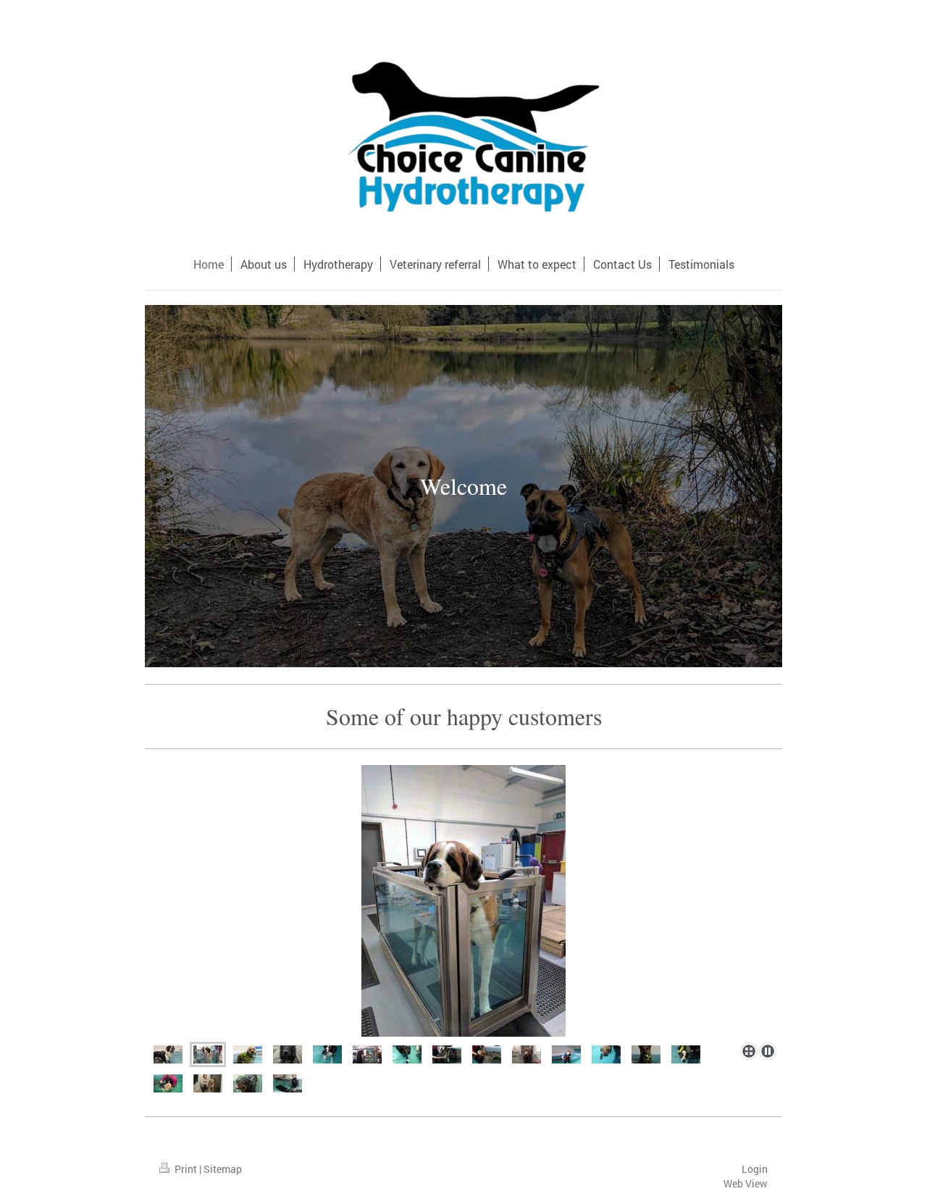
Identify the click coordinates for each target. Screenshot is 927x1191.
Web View (745, 1183)
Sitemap (223, 1169)
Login (755, 1169)
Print (185, 1169)
